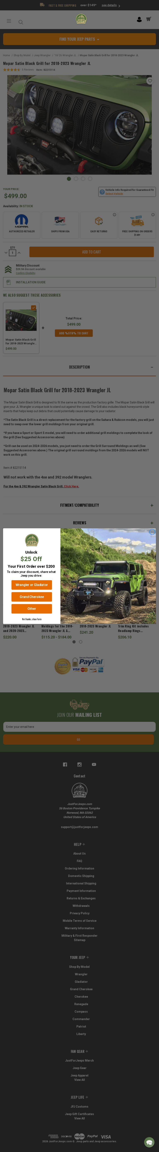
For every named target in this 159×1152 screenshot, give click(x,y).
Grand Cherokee (32, 597)
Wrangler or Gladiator (32, 585)
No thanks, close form (31, 619)
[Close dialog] (152, 531)
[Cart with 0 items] (149, 19)
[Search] (19, 21)
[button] (149, 1142)
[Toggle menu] (8, 21)
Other (32, 608)
